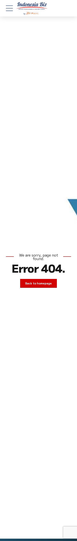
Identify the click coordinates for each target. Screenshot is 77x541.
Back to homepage (38, 283)
